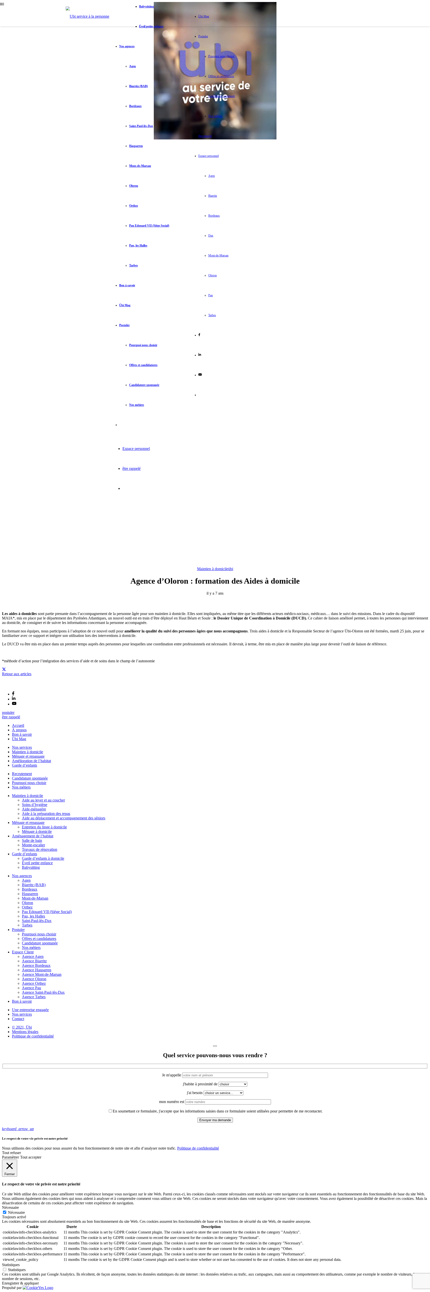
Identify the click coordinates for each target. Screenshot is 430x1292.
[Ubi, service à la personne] (87, 16)
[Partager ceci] (4, 669)
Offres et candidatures (39, 938)
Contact (18, 1019)
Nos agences (22, 876)
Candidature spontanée (30, 778)
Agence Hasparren (36, 970)
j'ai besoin (195, 1093)
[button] (18, 1129)
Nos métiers (21, 787)
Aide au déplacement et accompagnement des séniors (63, 818)
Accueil (18, 725)
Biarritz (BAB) (34, 885)
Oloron (27, 903)
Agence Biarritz (34, 961)
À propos (19, 730)
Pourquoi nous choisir (29, 783)
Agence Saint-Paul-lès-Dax (43, 992)
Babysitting (31, 867)
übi (230, 569)
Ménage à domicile (37, 831)
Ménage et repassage (28, 756)
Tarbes (27, 925)
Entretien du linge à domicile (44, 827)
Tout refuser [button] (11, 1153)
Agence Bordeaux (36, 965)
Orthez (27, 907)
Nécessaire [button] (10, 1207)
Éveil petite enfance (37, 863)
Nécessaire (16, 1212)
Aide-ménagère (34, 809)
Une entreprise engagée (30, 1010)
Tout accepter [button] (30, 1157)
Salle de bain (32, 840)
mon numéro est (172, 1102)
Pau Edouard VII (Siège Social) (47, 912)
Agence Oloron (34, 979)
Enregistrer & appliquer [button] (20, 1283)
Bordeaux (29, 889)
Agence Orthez (34, 983)
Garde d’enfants (24, 765)
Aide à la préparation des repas (46, 813)
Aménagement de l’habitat (32, 836)
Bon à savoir (22, 734)
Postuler (18, 929)
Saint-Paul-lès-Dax (37, 921)
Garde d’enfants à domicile (43, 858)
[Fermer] (215, 1046)
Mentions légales (25, 1032)
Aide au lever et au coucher (43, 800)
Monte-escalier (33, 845)
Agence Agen (33, 956)
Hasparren (30, 894)
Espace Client (23, 952)
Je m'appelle (172, 1075)
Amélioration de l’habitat (31, 761)
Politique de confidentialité (33, 1036)
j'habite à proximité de (200, 1084)
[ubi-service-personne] (13, 685)
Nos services (22, 747)
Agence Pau (31, 988)
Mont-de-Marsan (35, 898)
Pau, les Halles (33, 916)
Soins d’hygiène (34, 804)
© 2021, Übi (22, 1027)
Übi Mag (19, 739)
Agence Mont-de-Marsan (41, 974)
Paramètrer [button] (10, 1157)
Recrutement (22, 774)
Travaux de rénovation (39, 849)
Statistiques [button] (11, 1265)
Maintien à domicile (212, 569)
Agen (26, 880)
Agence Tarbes (34, 997)
